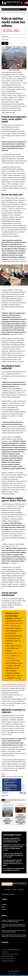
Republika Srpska (11, 31)
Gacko (7, 800)
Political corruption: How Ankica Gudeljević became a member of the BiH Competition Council (20, 819)
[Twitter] (6, 43)
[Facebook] (3, 43)
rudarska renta (6, 801)
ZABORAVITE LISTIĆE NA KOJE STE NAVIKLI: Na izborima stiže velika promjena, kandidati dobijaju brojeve (14, 847)
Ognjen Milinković (14, 800)
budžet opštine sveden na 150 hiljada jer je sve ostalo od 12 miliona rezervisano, (14, 686)
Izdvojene (7, 30)
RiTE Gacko (22, 800)
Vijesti (17, 30)
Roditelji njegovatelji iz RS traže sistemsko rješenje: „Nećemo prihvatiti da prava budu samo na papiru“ (13, 862)
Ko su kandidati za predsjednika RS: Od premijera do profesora (14, 869)
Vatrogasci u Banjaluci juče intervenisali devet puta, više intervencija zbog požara (12, 840)
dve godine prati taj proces (12, 658)
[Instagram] (14, 973)
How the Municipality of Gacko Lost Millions (7, 821)
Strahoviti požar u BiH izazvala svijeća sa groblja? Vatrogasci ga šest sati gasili (13, 855)
